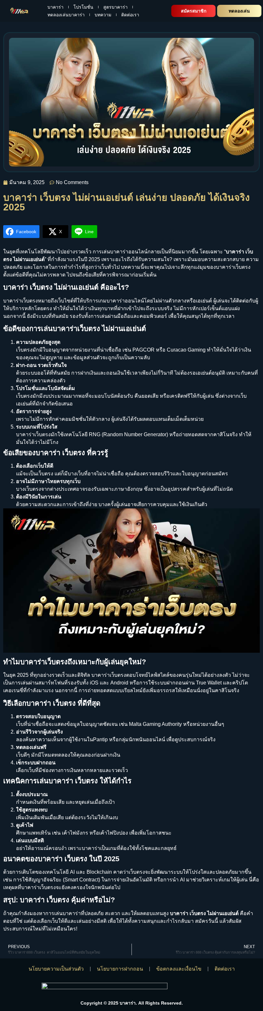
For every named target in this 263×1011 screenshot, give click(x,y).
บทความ (103, 14)
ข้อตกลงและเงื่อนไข (178, 969)
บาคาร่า (55, 7)
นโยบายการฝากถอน (120, 969)
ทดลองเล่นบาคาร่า (66, 14)
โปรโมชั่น (83, 7)
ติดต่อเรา (130, 14)
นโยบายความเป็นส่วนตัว (56, 969)
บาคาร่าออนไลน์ (125, 300)
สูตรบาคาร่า (115, 7)
